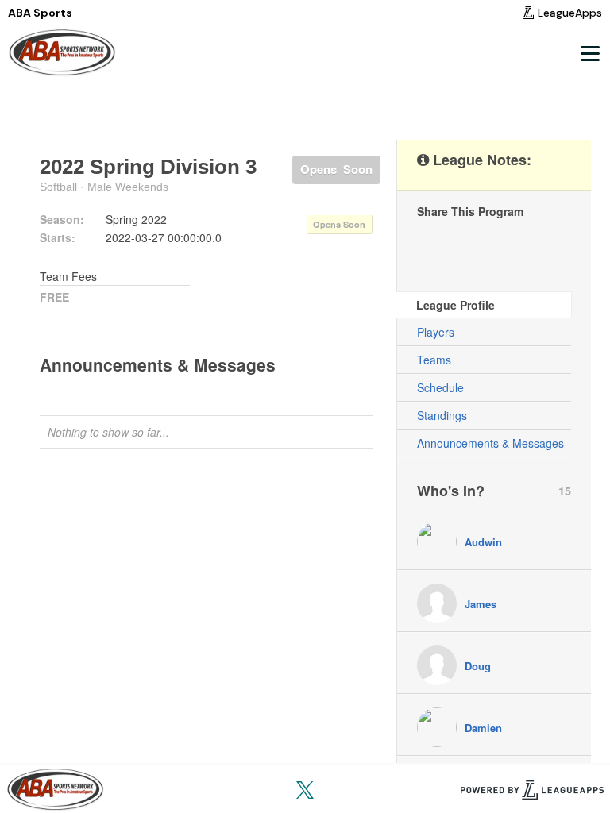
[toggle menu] (589, 53)
